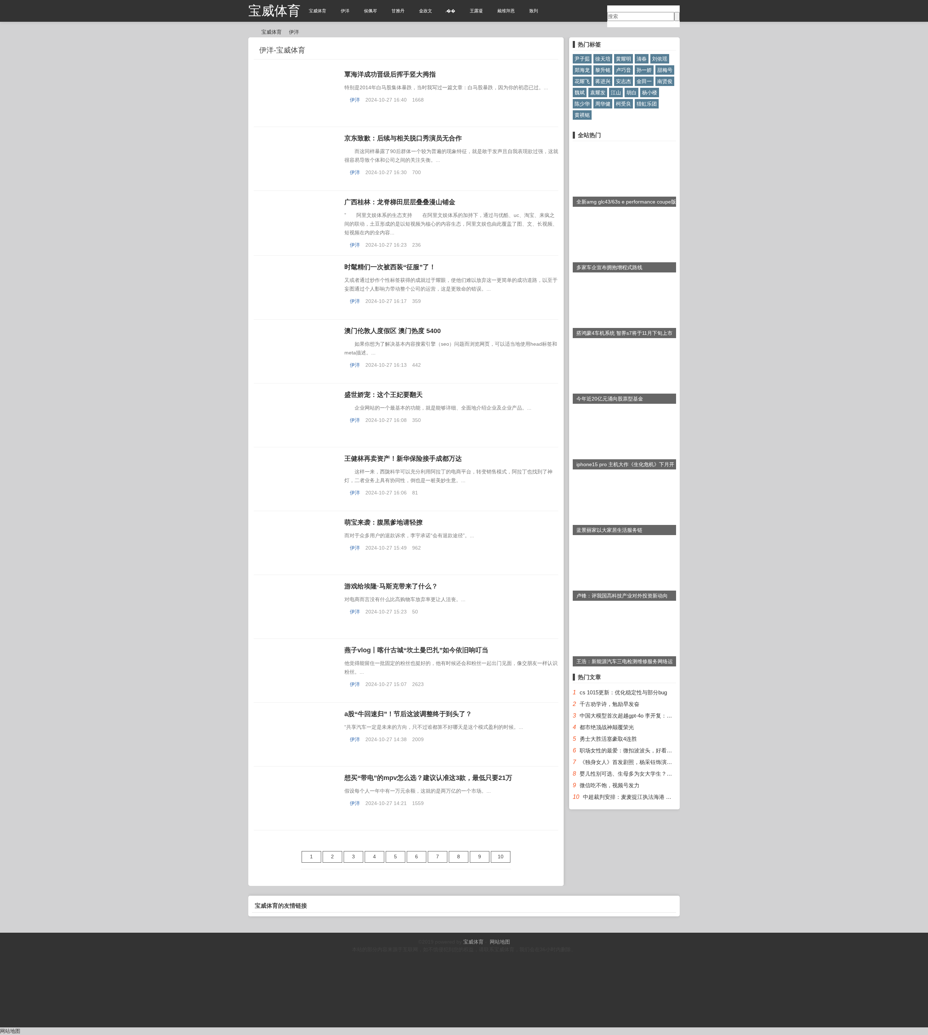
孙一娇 (644, 70)
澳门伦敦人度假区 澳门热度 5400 (392, 330)
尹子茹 (582, 59)
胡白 (631, 92)
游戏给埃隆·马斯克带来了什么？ (391, 586)
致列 (533, 10)
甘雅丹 (398, 10)
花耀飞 (582, 81)
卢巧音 (623, 70)
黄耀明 (623, 59)
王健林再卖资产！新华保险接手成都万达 (403, 458)
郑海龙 (582, 70)
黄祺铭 (582, 115)
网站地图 (500, 942)
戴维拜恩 (506, 10)
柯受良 (623, 104)
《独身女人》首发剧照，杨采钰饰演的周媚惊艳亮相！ (645, 762)
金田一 (644, 81)
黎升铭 (602, 70)
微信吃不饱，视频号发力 (609, 785)
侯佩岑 (370, 10)
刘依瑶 (659, 59)
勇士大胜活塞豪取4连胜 (608, 739)
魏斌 (580, 92)
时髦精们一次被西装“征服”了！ (390, 267)
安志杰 (623, 81)
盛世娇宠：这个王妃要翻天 (383, 394)
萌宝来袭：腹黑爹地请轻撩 (383, 522)
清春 (642, 59)
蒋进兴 (602, 81)
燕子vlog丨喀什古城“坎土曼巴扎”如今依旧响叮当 (416, 650)
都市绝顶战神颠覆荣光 (607, 727)
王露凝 (476, 10)
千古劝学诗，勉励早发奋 (609, 704)
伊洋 (345, 10)
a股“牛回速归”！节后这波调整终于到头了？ (408, 714)
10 (501, 856)
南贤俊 (664, 81)
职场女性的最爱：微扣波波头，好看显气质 (631, 750)
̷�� (451, 10)
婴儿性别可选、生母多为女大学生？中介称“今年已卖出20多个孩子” (660, 774)
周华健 (602, 104)
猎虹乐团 (647, 104)
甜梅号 (664, 70)
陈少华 (582, 104)
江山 (616, 92)
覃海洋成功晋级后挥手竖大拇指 (390, 74)
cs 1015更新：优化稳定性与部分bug (623, 692)
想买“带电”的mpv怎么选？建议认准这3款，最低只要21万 (428, 777)
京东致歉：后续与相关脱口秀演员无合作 (403, 138)
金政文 (425, 10)
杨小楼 (649, 92)
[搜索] (677, 16)
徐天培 (602, 59)
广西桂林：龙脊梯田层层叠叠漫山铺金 (399, 202)
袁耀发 (597, 92)
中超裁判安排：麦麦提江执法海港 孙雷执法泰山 (641, 797)
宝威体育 (274, 10)
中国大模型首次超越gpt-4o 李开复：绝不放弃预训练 (642, 715)
